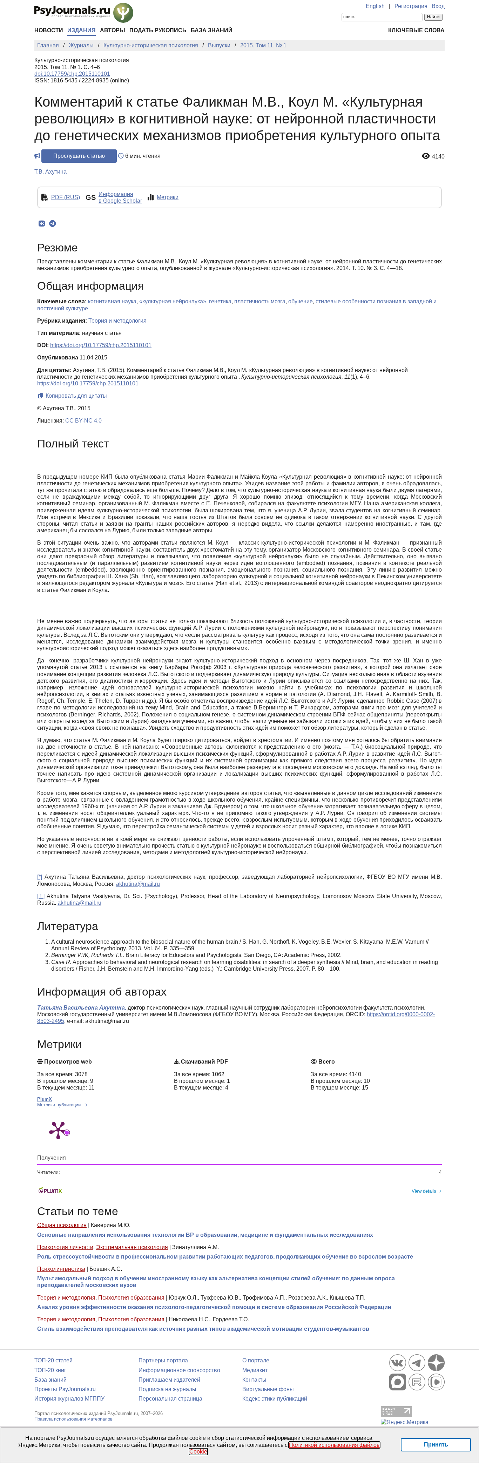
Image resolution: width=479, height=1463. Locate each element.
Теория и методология (66, 1298)
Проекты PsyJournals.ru (65, 1389)
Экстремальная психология (132, 1247)
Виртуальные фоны (268, 1389)
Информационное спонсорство (179, 1370)
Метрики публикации (59, 1104)
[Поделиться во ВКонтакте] (41, 224)
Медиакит (255, 1370)
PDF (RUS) (65, 197)
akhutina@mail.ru (138, 884)
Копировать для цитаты (75, 396)
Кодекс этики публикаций (274, 1399)
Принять (436, 1445)
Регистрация (410, 6)
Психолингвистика (61, 1269)
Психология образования (131, 1298)
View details (424, 1191)
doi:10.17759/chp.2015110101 (72, 74)
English (375, 6)
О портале (255, 1360)
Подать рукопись (158, 30)
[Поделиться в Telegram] (52, 224)
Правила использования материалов (73, 1419)
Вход (438, 6)
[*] (39, 877)
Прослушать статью (79, 156)
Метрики (167, 197)
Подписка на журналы (167, 1389)
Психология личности (65, 1247)
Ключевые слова (416, 30)
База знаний (211, 30)
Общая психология (62, 1225)
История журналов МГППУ (69, 1399)
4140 (438, 157)
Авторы (112, 30)
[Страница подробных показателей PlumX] (58, 1130)
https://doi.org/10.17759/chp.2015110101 (100, 345)
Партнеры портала (163, 1360)
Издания (81, 30)
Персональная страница (170, 1399)
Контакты (254, 1380)
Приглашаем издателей (169, 1380)
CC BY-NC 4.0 (83, 421)
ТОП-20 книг (50, 1370)
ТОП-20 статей (53, 1360)
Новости (48, 30)
